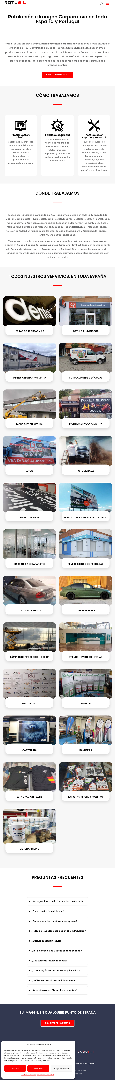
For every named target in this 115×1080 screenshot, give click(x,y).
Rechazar (38, 1068)
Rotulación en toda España (81, 1063)
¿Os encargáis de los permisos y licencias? (55, 970)
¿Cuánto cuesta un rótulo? (46, 940)
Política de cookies (28, 1075)
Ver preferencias (61, 1068)
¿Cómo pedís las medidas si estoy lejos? (54, 921)
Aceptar (15, 1068)
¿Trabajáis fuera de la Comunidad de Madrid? (57, 901)
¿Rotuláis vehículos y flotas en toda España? (56, 950)
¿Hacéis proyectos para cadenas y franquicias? (58, 930)
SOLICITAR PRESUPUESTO (57, 1023)
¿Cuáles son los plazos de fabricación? (53, 980)
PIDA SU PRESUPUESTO (57, 74)
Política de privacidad (45, 1075)
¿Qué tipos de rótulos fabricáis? (49, 960)
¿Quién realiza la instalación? (48, 911)
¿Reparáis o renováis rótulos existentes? (54, 990)
